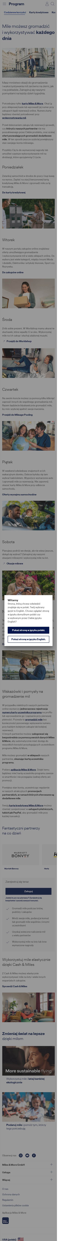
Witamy (13, 600)
